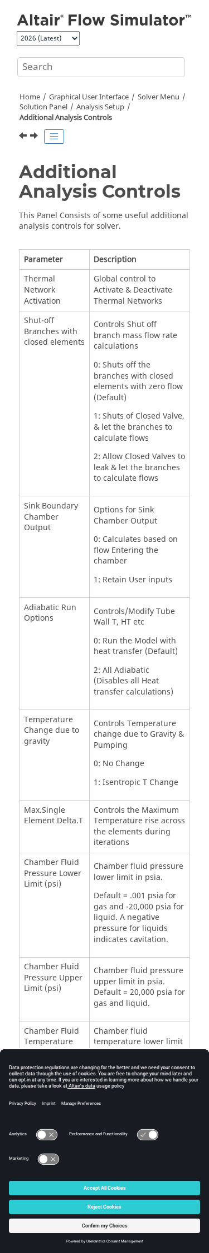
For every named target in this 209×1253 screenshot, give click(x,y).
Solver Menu (158, 97)
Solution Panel (43, 107)
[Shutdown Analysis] (35, 137)
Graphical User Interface (89, 97)
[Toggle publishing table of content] (54, 136)
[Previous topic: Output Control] (24, 137)
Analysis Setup (100, 107)
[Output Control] (24, 137)
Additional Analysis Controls (66, 118)
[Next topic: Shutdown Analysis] (35, 137)
